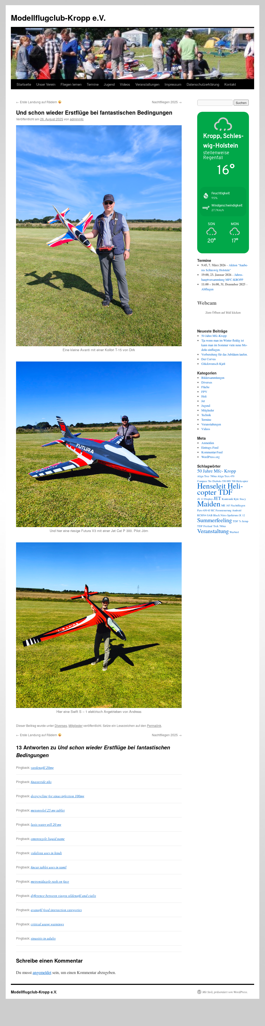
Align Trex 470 (225, 476)
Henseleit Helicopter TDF (220, 489)
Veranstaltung (213, 531)
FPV (204, 391)
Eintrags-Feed (209, 447)
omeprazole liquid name (48, 838)
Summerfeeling (214, 520)
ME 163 (225, 505)
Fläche (205, 387)
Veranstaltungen (147, 84)
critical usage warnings (47, 924)
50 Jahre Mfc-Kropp (214, 336)
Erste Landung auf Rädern (37, 102)
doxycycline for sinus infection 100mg (57, 796)
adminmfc (77, 119)
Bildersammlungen (212, 377)
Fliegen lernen (71, 84)
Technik (206, 415)
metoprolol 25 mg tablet (48, 810)
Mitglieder (76, 725)
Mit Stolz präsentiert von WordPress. (225, 992)
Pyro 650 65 (203, 510)
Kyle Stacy (240, 499)
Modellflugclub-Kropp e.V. (58, 17)
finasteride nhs (41, 781)
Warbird (234, 532)
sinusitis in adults (43, 938)
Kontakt (230, 84)
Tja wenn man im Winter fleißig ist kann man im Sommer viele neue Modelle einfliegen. (224, 345)
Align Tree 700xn (207, 476)
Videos (125, 84)
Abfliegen (207, 289)
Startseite (24, 84)
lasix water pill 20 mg (46, 824)
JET (217, 498)
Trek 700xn (219, 526)
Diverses (61, 725)
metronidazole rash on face (50, 881)
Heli (204, 396)
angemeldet (42, 972)
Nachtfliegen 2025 (167, 102)
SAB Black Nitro (216, 515)
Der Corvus (208, 359)
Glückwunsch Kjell (213, 363)
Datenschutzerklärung (203, 84)
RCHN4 (201, 515)
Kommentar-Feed (212, 452)
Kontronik (227, 499)
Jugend (109, 84)
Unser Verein (45, 84)
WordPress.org (210, 457)
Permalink (154, 725)
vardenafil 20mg (42, 767)
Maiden (208, 503)
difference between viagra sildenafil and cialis (63, 895)
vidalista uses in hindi (46, 853)
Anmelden (207, 443)
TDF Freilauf (204, 526)
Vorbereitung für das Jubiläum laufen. (224, 354)
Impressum (173, 84)
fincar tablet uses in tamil (49, 867)
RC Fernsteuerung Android (226, 510)
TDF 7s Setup (240, 521)
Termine (93, 84)
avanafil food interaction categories (56, 909)
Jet (203, 401)
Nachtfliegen (238, 505)
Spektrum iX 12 (236, 515)
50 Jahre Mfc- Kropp (216, 471)
